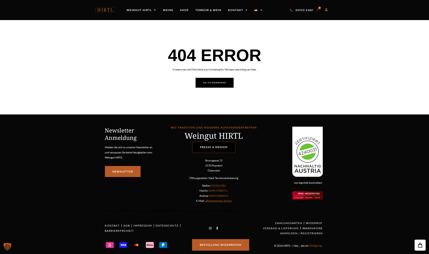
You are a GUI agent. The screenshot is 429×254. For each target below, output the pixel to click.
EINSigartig (315, 245)
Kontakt (235, 10)
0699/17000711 (218, 190)
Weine (168, 10)
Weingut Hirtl (139, 10)
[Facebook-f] (217, 228)
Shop (184, 10)
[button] (420, 245)
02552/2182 (218, 185)
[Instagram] (210, 228)
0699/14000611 (218, 195)
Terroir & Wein (208, 10)
